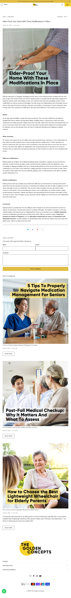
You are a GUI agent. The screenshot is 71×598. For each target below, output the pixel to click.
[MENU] (1, 4)
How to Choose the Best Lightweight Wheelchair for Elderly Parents (21, 509)
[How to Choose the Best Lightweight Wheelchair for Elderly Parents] (35, 475)
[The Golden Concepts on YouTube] (40, 576)
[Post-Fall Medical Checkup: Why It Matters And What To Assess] (35, 393)
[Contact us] (4, 591)
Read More (8, 353)
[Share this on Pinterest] (38, 230)
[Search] (62, 4)
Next (65, 16)
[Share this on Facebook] (33, 230)
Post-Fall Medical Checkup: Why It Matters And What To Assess (20, 427)
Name (5, 244)
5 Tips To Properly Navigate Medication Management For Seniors (20, 345)
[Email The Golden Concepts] (30, 576)
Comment (6, 253)
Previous (60, 16)
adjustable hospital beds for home (40, 216)
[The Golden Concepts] (35, 4)
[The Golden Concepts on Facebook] (33, 576)
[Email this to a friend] (43, 230)
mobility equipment (60, 212)
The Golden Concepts (37, 591)
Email (38, 244)
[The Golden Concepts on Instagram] (37, 576)
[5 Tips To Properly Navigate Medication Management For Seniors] (35, 311)
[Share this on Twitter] (28, 230)
